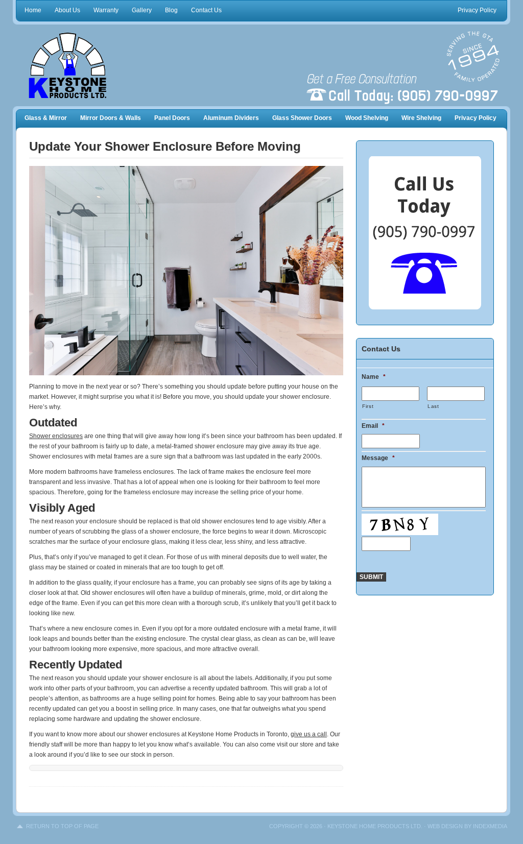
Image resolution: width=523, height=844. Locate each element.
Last (433, 406)
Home (33, 10)
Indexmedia (490, 826)
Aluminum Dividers (231, 118)
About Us (67, 10)
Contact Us (206, 10)
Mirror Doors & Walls (110, 118)
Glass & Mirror (46, 118)
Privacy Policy (477, 10)
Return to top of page (62, 826)
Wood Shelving (366, 118)
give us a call (309, 734)
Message (378, 458)
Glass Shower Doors (302, 118)
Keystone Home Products (82, 65)
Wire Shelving (421, 118)
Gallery (142, 10)
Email (373, 425)
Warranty (105, 10)
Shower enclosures (56, 436)
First (367, 406)
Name (374, 376)
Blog (171, 10)
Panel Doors (172, 118)
